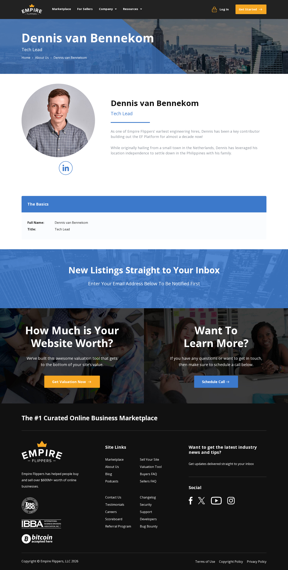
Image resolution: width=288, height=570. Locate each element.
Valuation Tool (151, 467)
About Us (112, 467)
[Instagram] (231, 501)
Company (106, 9)
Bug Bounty (149, 526)
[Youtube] (216, 501)
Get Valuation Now (69, 381)
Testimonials (114, 504)
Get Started (248, 9)
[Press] (30, 510)
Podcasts (111, 481)
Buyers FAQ (148, 474)
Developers (148, 519)
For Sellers (85, 9)
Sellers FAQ (148, 481)
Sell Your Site (149, 459)
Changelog (148, 497)
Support (146, 512)
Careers (111, 512)
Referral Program (118, 526)
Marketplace (61, 9)
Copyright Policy (231, 561)
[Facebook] (191, 501)
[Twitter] (201, 501)
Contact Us (113, 497)
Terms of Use (205, 561)
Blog (108, 474)
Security (146, 504)
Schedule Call (213, 381)
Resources (130, 9)
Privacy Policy (256, 561)
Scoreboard (113, 519)
